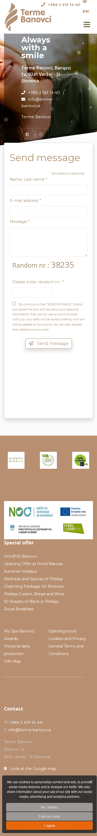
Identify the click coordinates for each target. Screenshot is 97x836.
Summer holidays (20, 571)
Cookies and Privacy (67, 638)
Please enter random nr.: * (38, 281)
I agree (49, 825)
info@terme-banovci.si (30, 729)
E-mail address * (25, 200)
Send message (51, 343)
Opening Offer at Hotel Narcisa (33, 563)
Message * (20, 221)
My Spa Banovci (19, 631)
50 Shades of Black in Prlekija (31, 601)
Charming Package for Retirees (34, 586)
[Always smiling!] (31, 16)
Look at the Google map (32, 768)
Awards (11, 638)
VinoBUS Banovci (20, 556)
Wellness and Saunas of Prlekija (33, 578)
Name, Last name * (28, 179)
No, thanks (49, 807)
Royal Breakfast (19, 609)
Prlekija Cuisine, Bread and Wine (34, 594)
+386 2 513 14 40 (64, 5)
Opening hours (62, 631)
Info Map (12, 661)
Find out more (49, 816)
